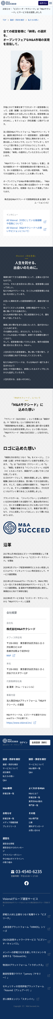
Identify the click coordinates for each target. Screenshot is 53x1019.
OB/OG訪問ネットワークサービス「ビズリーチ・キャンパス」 (25, 942)
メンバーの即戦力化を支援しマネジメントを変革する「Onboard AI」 (24, 954)
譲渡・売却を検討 (10, 764)
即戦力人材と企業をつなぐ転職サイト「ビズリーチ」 (24, 916)
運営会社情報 (8, 844)
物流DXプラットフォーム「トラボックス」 (24, 965)
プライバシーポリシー (12, 855)
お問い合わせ (34, 830)
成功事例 (6, 772)
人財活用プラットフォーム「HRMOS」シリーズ (24, 929)
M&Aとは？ (33, 793)
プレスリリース (9, 826)
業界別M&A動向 (35, 801)
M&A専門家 (33, 818)
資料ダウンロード (36, 826)
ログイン (23, 742)
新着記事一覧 (8, 793)
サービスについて (10, 768)
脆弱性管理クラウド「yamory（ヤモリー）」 (22, 976)
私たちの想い (8, 776)
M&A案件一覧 (34, 768)
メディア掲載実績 (10, 822)
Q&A (5, 780)
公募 (30, 822)
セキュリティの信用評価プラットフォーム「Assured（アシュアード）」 (23, 988)
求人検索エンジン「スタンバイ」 (19, 999)
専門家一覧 (33, 805)
